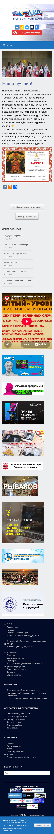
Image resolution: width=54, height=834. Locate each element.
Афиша (10, 754)
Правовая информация (17, 633)
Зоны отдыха (12, 728)
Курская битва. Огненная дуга (16, 235)
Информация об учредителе (20, 647)
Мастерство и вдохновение (15, 244)
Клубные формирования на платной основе (27, 698)
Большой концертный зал (18, 714)
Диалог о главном (11, 280)
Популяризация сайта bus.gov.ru (21, 757)
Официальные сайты (16, 658)
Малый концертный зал (17, 716)
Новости (10, 743)
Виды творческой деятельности (21, 690)
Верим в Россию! (11, 253)
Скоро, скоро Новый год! (27, 207)
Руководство (12, 627)
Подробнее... (8, 830)
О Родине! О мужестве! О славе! (17, 271)
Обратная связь (13, 675)
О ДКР (9, 624)
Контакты (10, 672)
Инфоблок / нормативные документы (23, 635)
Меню (9, 45)
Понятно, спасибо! (42, 825)
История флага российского (15, 262)
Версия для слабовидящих (29, 32)
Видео (9, 749)
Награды (11, 630)
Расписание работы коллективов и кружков (26, 693)
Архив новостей (14, 746)
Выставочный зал (14, 725)
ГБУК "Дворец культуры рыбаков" (32, 815)
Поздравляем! (27, 216)
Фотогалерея (12, 652)
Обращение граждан (16, 669)
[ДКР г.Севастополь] (27, 13)
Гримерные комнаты (16, 719)
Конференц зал (14, 722)
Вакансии (11, 655)
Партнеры (11, 661)
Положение (12, 696)
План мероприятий (15, 751)
